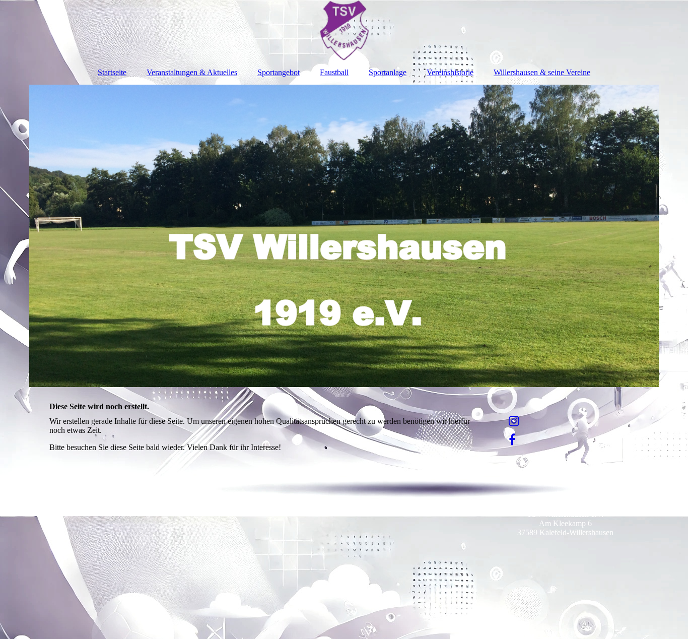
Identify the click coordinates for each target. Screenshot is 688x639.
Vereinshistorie (450, 72)
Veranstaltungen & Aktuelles (192, 72)
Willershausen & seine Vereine (542, 72)
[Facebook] (511, 439)
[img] (344, 30)
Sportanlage (387, 72)
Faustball (334, 72)
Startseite (112, 72)
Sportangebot (278, 72)
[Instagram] (513, 421)
